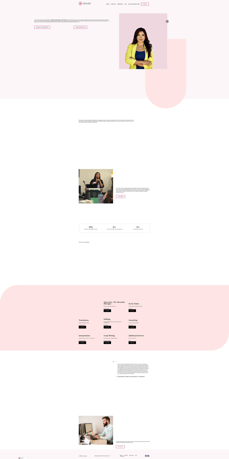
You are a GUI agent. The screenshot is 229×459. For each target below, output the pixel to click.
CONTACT (122, 456)
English (22, 457)
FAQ (136, 455)
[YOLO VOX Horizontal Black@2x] (83, 456)
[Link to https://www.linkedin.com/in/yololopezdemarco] (146, 456)
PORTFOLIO (132, 455)
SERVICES (126, 455)
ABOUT (122, 455)
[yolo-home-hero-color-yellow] (152, 14)
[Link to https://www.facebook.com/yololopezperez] (148, 456)
